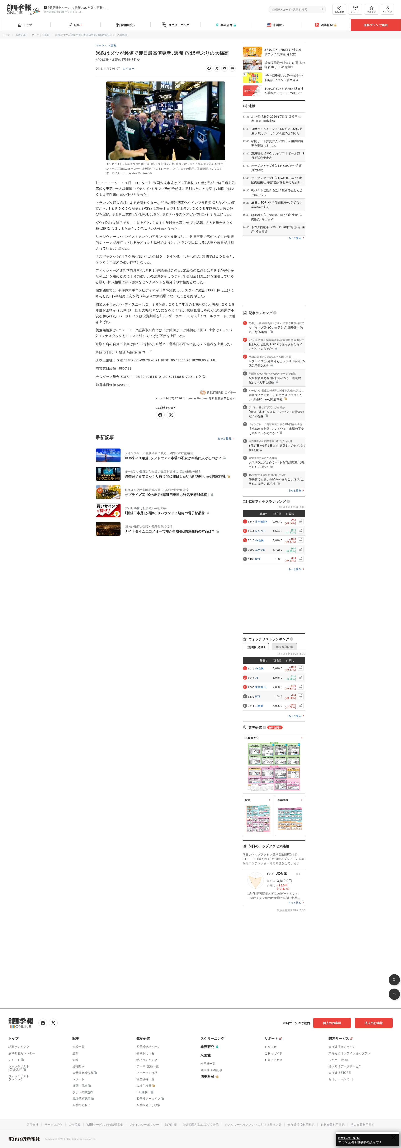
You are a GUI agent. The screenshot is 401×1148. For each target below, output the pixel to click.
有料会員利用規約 (332, 1124)
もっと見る (225, 438)
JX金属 (259, 540)
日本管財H (261, 521)
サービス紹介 (53, 1124)
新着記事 (20, 34)
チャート (355, 11)
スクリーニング (179, 25)
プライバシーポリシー (144, 1124)
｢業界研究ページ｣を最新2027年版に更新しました (79, 7)
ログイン (387, 11)
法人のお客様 (374, 1023)
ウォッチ (371, 11)
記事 (77, 25)
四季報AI (327, 25)
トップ (27, 25)
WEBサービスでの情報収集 (104, 1124)
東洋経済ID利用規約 (301, 1124)
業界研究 (226, 25)
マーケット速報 (40, 34)
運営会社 (32, 1124)
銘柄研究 (127, 25)
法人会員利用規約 (362, 1124)
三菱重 (259, 706)
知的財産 (171, 1124)
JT (256, 677)
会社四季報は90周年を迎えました (63, 11)
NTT (257, 559)
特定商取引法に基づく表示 (201, 1124)
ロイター (129, 68)
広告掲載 (74, 1124)
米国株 (277, 25)
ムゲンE (260, 549)
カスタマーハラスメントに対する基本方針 (253, 1124)
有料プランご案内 (376, 25)
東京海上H (261, 687)
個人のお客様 (332, 1023)
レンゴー (260, 531)
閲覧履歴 (339, 11)
